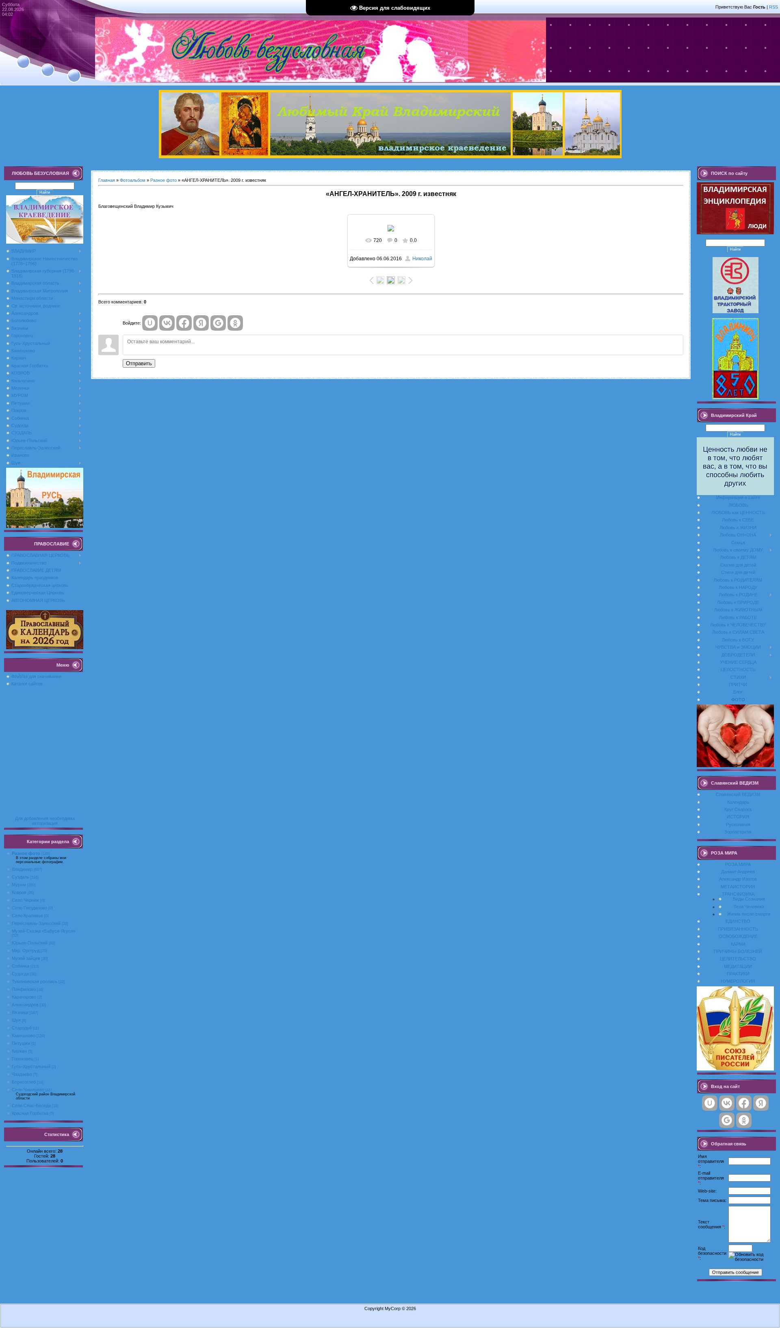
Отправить (139, 363)
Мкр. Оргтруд (25, 950)
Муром (19, 884)
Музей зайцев (26, 958)
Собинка (20, 966)
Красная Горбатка (30, 1113)
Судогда (20, 973)
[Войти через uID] (150, 323)
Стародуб (22, 1027)
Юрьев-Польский (30, 942)
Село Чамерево (28, 1089)
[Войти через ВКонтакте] (167, 323)
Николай (422, 259)
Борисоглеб (24, 1081)
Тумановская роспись (34, 981)
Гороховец (22, 1058)
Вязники (20, 1012)
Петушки (21, 1043)
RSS (773, 6)
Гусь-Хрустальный (31, 1066)
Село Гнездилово (29, 907)
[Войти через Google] (218, 323)
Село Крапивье (27, 915)
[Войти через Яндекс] (201, 323)
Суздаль (20, 876)
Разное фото (26, 853)
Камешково (23, 1035)
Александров (25, 1004)
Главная (106, 180)
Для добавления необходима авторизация (45, 821)
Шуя (16, 1020)
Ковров (19, 892)
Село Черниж (25, 900)
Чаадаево (22, 1074)
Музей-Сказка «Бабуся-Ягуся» (44, 931)
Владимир (22, 869)
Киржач (19, 1051)
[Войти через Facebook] (184, 323)
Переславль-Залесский (36, 923)
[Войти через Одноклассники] (235, 323)
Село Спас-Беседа (31, 1105)
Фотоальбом (132, 180)
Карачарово (24, 996)
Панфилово (24, 989)
